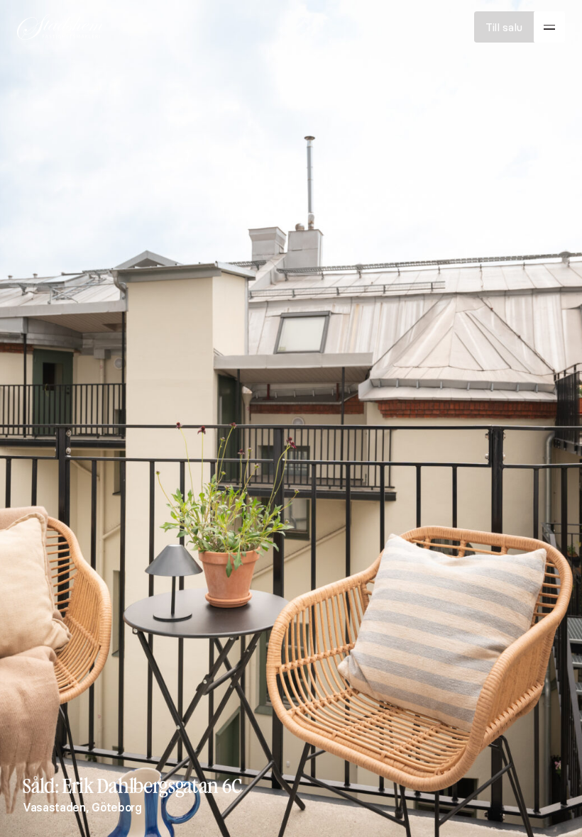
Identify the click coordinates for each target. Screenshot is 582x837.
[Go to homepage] (59, 27)
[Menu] (549, 27)
